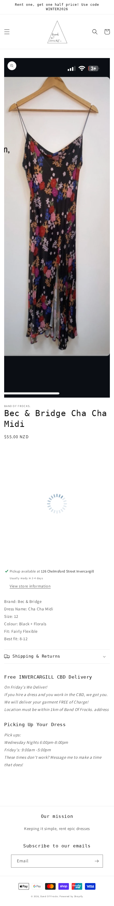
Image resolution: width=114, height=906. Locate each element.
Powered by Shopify (71, 896)
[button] (7, 32)
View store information (30, 586)
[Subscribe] (96, 861)
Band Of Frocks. (49, 896)
